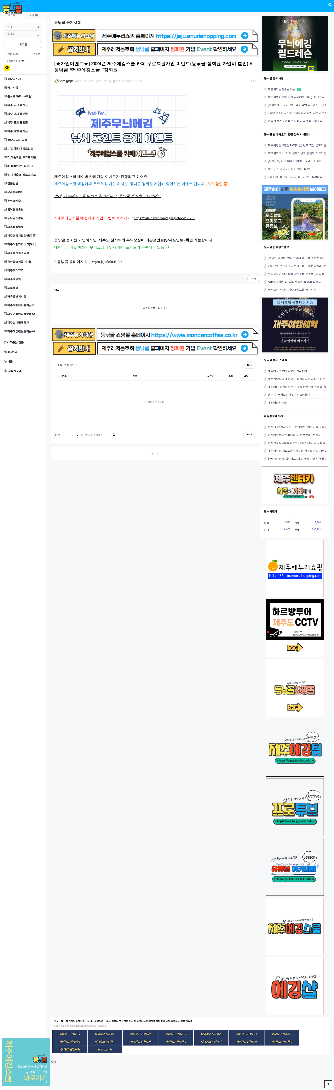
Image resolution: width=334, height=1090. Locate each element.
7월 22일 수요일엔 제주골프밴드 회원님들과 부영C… (300, 265)
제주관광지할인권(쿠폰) (21, 235)
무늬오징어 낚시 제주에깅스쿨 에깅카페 (292, 289)
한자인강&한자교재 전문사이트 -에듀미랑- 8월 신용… (300, 426)
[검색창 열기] (330, 5)
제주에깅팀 (14, 279)
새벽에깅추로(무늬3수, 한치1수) (287, 370)
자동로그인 (13, 53)
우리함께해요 (15, 192)
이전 (157, 453)
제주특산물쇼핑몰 (18, 252)
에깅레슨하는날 (277, 402)
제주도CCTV (15, 270)
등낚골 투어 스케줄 (275, 360)
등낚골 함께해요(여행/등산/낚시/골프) (287, 134)
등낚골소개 (14, 78)
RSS (249, 365)
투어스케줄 (14, 200)
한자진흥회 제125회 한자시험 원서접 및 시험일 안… (299, 442)
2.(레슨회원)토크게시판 (21, 157)
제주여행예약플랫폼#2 (21, 313)
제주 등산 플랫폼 (17, 105)
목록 (253, 278)
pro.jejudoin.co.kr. (77, 1025)
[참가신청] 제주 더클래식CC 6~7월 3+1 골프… (296, 161)
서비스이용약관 (95, 1021)
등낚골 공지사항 (274, 78)
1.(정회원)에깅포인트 (20, 148)
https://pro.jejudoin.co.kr (103, 262)
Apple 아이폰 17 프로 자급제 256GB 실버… (294, 281)
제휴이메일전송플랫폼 (284, 89)
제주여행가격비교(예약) (21, 244)
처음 (152, 453)
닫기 (53, 1062)
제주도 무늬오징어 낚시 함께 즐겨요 (290, 169)
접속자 (14, 370)
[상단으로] (328, 1084)
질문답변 (12, 183)
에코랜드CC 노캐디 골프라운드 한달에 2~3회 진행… (300, 153)
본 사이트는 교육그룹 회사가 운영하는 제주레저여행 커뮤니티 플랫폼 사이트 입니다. (149, 1021)
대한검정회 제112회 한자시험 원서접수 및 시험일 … (299, 450)
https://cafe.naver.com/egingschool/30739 (164, 218)
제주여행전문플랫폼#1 (21, 305)
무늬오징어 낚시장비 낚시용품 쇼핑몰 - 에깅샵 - (297, 273)
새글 (10, 361)
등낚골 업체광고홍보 (276, 247)
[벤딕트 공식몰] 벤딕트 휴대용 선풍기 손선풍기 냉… (299, 257)
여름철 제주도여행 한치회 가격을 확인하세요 (295, 120)
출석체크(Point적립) (19, 96)
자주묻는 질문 (15, 342)
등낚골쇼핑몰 (15, 218)
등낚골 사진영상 (17, 139)
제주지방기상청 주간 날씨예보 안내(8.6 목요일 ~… (299, 97)
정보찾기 (37, 53)
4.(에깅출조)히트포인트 (21, 174)
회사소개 (58, 1021)
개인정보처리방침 (75, 1021)
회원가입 (34, 15)
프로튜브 (12, 287)
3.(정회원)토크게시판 (20, 165)
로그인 (23, 44)
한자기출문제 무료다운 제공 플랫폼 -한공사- (295, 434)
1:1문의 (12, 351)
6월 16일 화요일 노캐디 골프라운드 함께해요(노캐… (299, 176)
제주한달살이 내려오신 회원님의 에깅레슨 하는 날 (298, 378)
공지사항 (12, 87)
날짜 (246, 375)
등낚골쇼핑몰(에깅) (19, 261)
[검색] (114, 435)
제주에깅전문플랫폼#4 (21, 331)
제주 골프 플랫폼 (17, 122)
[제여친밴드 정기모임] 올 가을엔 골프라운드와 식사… (300, 105)
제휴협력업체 (15, 226)
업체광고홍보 (15, 209)
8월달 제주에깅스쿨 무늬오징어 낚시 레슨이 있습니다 (300, 112)
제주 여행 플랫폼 (17, 131)
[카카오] (7, 68)
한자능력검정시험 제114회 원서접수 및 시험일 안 (297, 458)
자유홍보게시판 (16, 296)
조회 (230, 375)
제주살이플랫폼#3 (18, 322)
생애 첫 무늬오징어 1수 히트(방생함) (290, 394)
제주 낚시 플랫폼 (17, 113)
